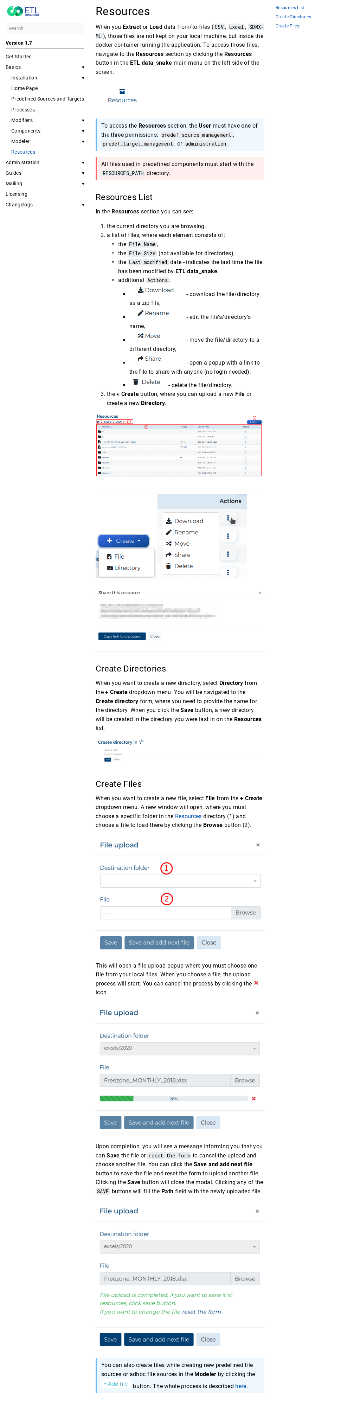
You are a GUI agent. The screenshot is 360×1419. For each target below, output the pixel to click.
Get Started (19, 56)
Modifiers (22, 120)
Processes (23, 110)
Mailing (14, 183)
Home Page (24, 88)
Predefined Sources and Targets (47, 99)
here (240, 1386)
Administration (23, 162)
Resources (23, 152)
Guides (13, 173)
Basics (13, 67)
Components (25, 131)
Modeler (20, 141)
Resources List (290, 8)
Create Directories (293, 17)
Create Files (287, 26)
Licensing (16, 194)
